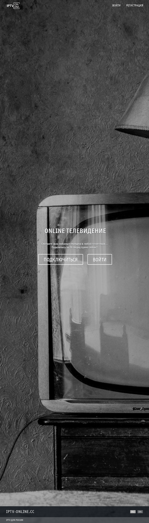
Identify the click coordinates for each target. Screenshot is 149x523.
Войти (116, 5)
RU (133, 511)
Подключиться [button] (61, 260)
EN (140, 511)
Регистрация (134, 5)
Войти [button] (100, 260)
